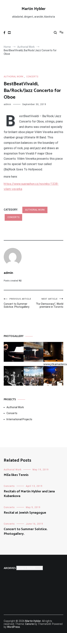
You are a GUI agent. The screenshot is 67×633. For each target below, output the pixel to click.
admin (7, 104)
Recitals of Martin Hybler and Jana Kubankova (29, 494)
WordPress (13, 626)
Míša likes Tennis (16, 475)
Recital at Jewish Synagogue (25, 513)
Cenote (29, 623)
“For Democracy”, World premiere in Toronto (49, 303)
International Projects (19, 419)
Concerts (32, 76)
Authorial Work (13, 76)
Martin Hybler (34, 9)
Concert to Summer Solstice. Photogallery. (17, 303)
